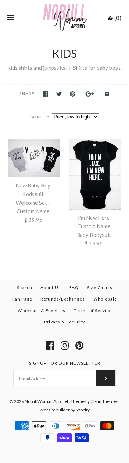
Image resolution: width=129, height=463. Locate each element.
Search (24, 287)
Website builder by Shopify (64, 410)
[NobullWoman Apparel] (64, 18)
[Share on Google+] (89, 94)
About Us (50, 287)
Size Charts (100, 287)
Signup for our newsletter (64, 363)
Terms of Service (93, 310)
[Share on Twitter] (59, 94)
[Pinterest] (79, 345)
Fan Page (22, 299)
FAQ (74, 287)
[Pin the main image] (72, 94)
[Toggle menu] (11, 18)
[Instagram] (65, 345)
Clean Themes (104, 401)
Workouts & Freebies (42, 310)
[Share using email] (107, 94)
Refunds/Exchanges (62, 299)
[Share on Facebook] (45, 94)
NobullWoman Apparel (47, 401)
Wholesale (105, 299)
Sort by (40, 117)
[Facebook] (50, 345)
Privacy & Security (64, 322)
